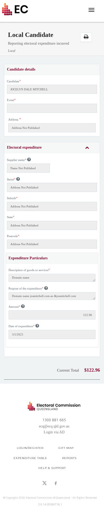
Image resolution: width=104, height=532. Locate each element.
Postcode (12, 236)
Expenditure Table (30, 458)
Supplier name (16, 159)
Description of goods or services (28, 270)
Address (13, 119)
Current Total (68, 370)
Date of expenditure (21, 326)
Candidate (13, 81)
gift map (66, 448)
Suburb (11, 198)
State (10, 217)
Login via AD (54, 432)
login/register (30, 448)
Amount (14, 306)
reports (69, 458)
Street (10, 179)
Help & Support (52, 468)
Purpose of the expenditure (25, 288)
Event (10, 100)
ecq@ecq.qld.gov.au (54, 426)
